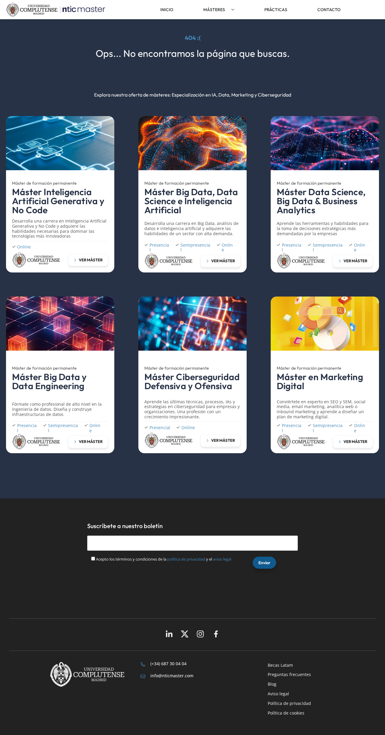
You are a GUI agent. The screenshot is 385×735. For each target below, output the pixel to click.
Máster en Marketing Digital (320, 381)
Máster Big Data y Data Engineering (49, 381)
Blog (272, 684)
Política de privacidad (289, 703)
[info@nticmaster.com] (143, 676)
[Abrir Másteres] (232, 9)
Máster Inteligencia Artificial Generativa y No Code (58, 201)
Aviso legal (278, 694)
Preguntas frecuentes (289, 674)
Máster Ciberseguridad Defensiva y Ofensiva (192, 381)
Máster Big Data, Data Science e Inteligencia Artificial (191, 201)
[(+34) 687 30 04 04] (143, 664)
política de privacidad (186, 559)
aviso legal (222, 559)
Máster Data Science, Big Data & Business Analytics (321, 201)
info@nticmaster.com (171, 675)
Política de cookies (286, 713)
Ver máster (91, 259)
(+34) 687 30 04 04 (168, 663)
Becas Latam (280, 665)
